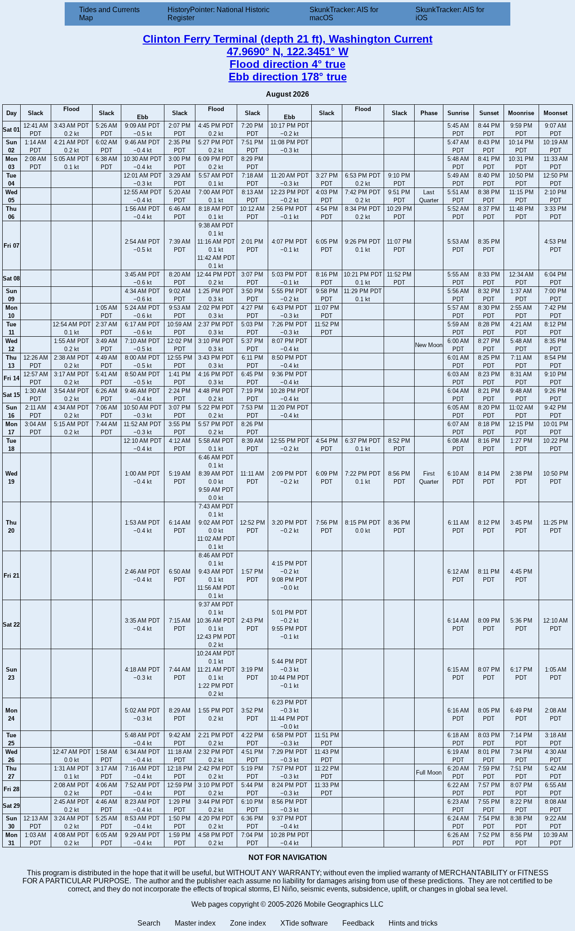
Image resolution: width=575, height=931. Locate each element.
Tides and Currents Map (109, 14)
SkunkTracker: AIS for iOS (450, 14)
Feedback (358, 923)
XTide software (304, 923)
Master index (195, 923)
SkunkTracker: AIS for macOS (344, 14)
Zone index (248, 923)
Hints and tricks (413, 923)
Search (148, 923)
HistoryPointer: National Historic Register (219, 14)
